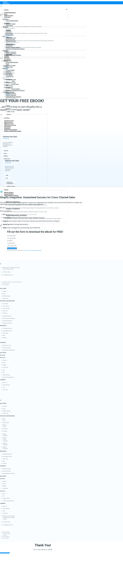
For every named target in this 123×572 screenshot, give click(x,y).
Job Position (10, 245)
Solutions (6, 10)
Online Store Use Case (12, 42)
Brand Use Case (10, 39)
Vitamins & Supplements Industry (15, 49)
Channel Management (10, 12)
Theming (8, 30)
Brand (7, 64)
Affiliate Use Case (11, 41)
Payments (8, 31)
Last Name (10, 238)
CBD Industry (9, 44)
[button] (1, 14)
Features (5, 27)
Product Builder (10, 70)
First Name (10, 236)
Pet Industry (9, 46)
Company (10, 243)
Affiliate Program (11, 24)
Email (8, 240)
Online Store (7, 17)
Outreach (6, 189)
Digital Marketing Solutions (11, 195)
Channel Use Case (11, 38)
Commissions (9, 35)
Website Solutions (11, 52)
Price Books (9, 33)
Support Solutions (11, 53)
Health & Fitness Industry (13, 47)
